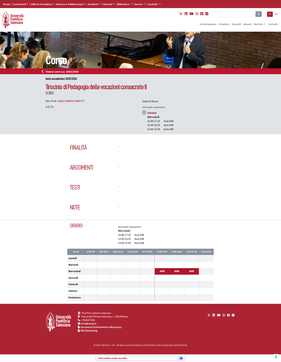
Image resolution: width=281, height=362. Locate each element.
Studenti (93, 4)
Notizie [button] (258, 24)
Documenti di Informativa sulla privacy (101, 327)
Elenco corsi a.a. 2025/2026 (62, 72)
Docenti (108, 4)
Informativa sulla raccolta (112, 358)
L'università (19, 4)
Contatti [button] (153, 4)
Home (6, 4)
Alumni (247, 24)
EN (276, 14)
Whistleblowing (89, 331)
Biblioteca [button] (123, 4)
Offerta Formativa (41, 4)
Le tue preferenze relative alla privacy (153, 358)
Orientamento (208, 24)
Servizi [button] (138, 4)
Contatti (273, 24)
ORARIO (152, 113)
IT (270, 14)
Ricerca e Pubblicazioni (69, 4)
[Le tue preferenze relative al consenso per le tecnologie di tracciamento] (276, 357)
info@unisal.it (88, 323)
